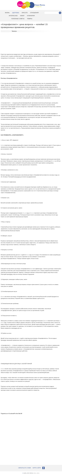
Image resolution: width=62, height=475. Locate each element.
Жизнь (7, 12)
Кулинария (31, 15)
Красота (25, 12)
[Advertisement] (31, 43)
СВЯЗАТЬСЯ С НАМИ (24, 467)
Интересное (13, 15)
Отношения (34, 12)
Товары (29, 18)
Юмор (22, 15)
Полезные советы (17, 18)
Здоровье (15, 12)
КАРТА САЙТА (37, 467)
